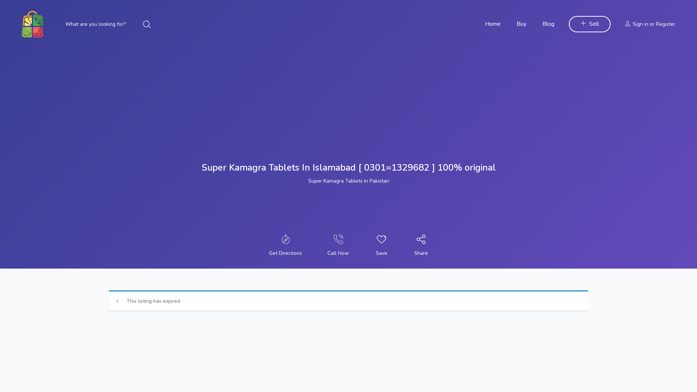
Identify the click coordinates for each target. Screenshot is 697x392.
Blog (548, 24)
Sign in (640, 24)
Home (493, 24)
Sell (594, 24)
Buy (521, 24)
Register (665, 24)
